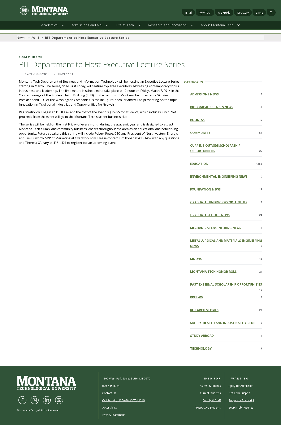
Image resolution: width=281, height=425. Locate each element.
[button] (65, 25)
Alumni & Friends (210, 386)
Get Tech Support (239, 393)
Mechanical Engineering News (226, 228)
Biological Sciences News (226, 107)
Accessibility (109, 407)
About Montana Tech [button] (217, 25)
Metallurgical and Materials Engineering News (226, 243)
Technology (226, 348)
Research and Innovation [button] (167, 25)
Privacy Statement (113, 415)
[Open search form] (271, 12)
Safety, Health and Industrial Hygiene (226, 323)
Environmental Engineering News (226, 176)
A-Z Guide (224, 12)
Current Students (210, 393)
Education (226, 164)
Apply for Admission (241, 386)
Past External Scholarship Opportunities (226, 284)
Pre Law (226, 297)
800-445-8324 (110, 386)
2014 (35, 38)
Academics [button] (49, 25)
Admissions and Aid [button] (87, 25)
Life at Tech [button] (125, 25)
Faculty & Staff (212, 400)
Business (226, 120)
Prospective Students (208, 407)
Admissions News (226, 94)
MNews (226, 259)
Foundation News (226, 189)
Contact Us (109, 393)
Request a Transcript (241, 400)
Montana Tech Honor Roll (226, 271)
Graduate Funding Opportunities (226, 202)
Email (188, 12)
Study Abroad (226, 336)
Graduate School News (226, 215)
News (21, 38)
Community (226, 133)
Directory (243, 12)
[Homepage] (48, 10)
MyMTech (205, 12)
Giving (259, 12)
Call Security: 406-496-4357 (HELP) (123, 400)
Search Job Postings (241, 407)
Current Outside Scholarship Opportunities (226, 148)
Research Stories (226, 310)
